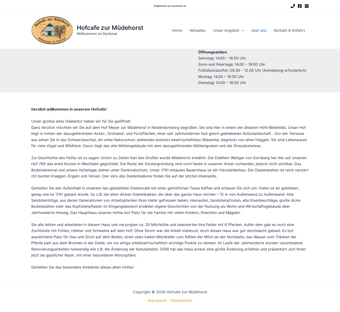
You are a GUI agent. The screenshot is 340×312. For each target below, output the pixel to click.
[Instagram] (307, 6)
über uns (258, 30)
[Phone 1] (293, 6)
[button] (170, 6)
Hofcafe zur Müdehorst (110, 27)
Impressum (157, 300)
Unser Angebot (226, 30)
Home (177, 30)
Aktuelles (198, 30)
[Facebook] (300, 6)
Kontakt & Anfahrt (289, 30)
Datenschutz (181, 300)
